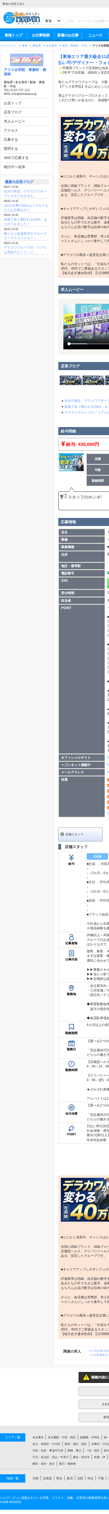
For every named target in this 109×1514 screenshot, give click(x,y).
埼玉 (90, 1478)
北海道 (47, 1478)
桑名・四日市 (81, 1457)
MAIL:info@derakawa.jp (20, 94)
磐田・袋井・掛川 (43, 1463)
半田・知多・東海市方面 (47, 1450)
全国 (35, 1478)
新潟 (70, 1478)
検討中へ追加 (14, 167)
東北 (59, 1478)
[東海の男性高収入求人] (22, 23)
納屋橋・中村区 (90, 1437)
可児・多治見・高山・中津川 (50, 1457)
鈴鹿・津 (99, 1457)
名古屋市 (21, 82)
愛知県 (8, 82)
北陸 (80, 1478)
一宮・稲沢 (93, 1450)
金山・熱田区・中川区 (46, 1443)
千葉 (101, 1478)
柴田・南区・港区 (76, 1443)
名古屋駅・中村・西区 (62, 1437)
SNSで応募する (16, 158)
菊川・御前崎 (67, 1463)
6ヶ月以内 (95, 1350)
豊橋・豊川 (74, 1450)
